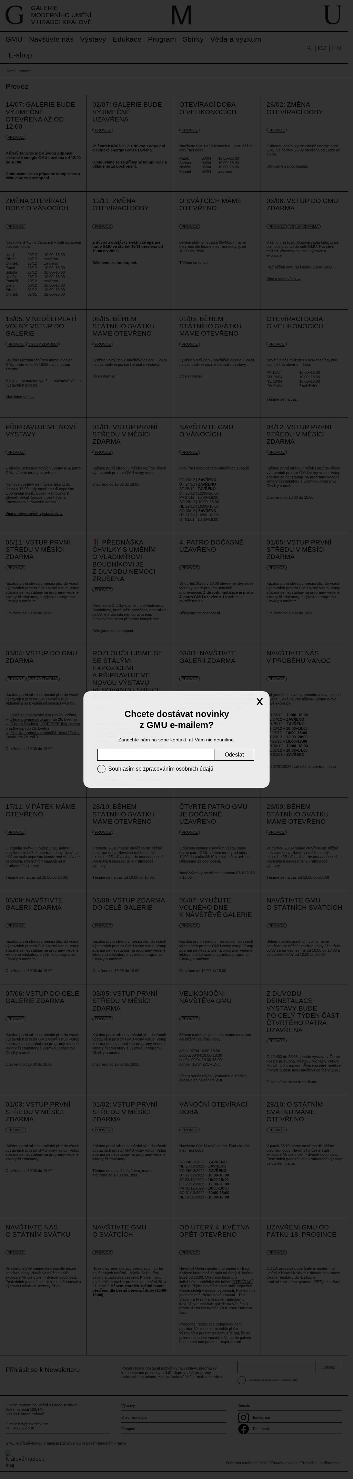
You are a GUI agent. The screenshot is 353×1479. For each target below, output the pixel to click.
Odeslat (234, 755)
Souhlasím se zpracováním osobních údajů (160, 769)
